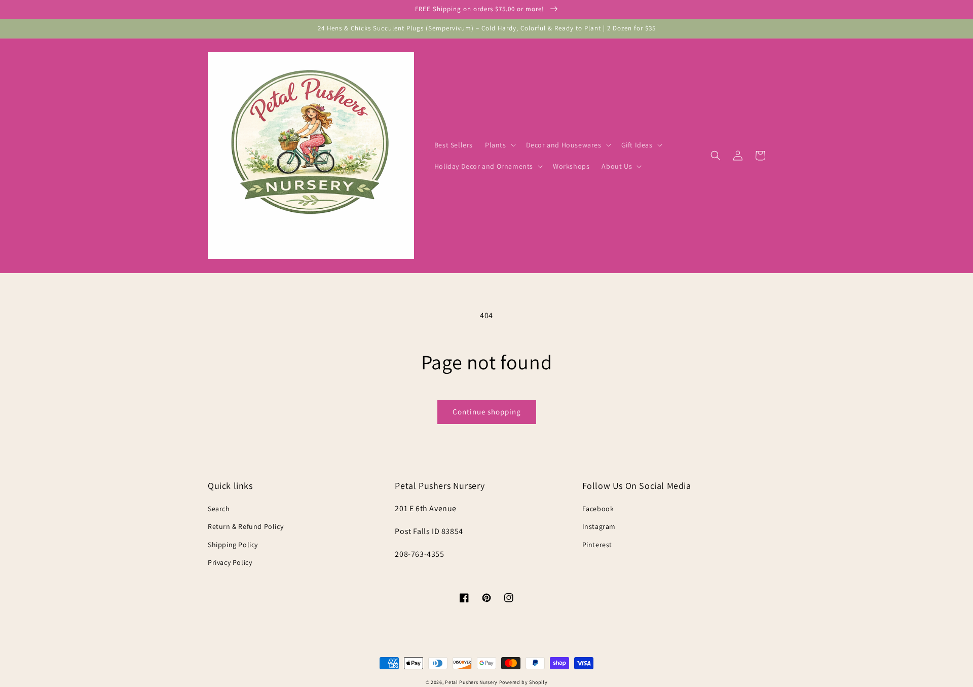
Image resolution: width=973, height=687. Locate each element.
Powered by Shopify (523, 682)
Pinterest (597, 544)
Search (219, 508)
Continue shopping (487, 411)
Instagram (599, 526)
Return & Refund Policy (245, 526)
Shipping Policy (233, 544)
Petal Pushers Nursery (471, 682)
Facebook (598, 508)
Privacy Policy (230, 562)
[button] (499, 145)
